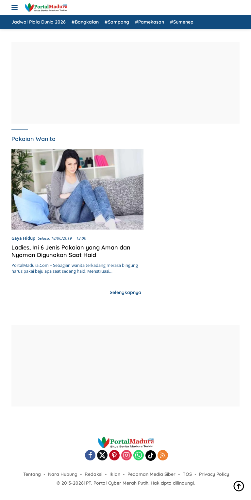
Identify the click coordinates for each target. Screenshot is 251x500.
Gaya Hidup (23, 238)
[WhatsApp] (138, 455)
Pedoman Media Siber (151, 474)
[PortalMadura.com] (45, 7)
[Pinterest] (114, 455)
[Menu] (15, 7)
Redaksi (93, 474)
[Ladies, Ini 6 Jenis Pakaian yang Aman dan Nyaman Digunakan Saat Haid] (77, 189)
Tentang (32, 474)
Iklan (114, 474)
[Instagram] (126, 455)
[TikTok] (150, 455)
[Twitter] (102, 455)
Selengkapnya (125, 292)
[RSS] (163, 455)
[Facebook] (90, 455)
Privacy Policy (214, 474)
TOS (187, 474)
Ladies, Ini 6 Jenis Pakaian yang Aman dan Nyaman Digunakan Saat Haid (70, 251)
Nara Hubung (62, 474)
